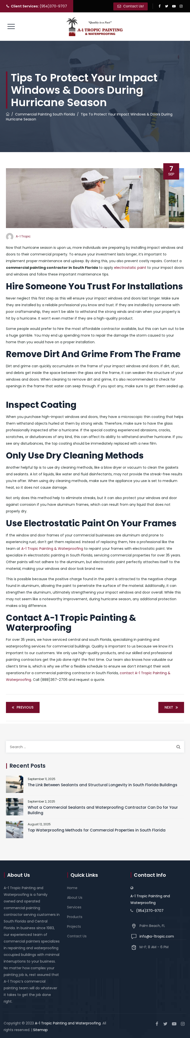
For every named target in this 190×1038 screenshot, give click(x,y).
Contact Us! (133, 6)
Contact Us (77, 936)
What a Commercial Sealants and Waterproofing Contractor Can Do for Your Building (103, 810)
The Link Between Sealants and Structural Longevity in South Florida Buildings (102, 784)
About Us (74, 897)
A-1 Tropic (23, 236)
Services (74, 907)
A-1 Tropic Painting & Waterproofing (51, 548)
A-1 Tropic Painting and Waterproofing (150, 899)
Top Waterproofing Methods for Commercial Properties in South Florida (97, 830)
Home (72, 887)
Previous (25, 707)
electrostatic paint (130, 267)
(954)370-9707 (39, 6)
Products (74, 916)
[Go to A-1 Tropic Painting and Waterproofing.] (7, 114)
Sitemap (40, 1029)
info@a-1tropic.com (157, 936)
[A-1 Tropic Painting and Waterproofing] (94, 26)
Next (169, 707)
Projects (74, 926)
